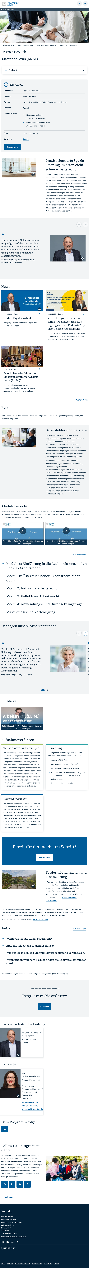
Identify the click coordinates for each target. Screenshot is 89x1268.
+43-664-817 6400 (30, 1106)
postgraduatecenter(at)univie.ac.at (13, 1236)
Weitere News (82, 400)
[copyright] (86, 40)
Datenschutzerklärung (22, 1263)
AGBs (3, 1263)
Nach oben (8, 1197)
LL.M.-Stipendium (40, 919)
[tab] (43, 690)
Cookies (56, 1263)
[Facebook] (17, 1241)
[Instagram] (2, 1241)
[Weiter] (85, 633)
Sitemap (10, 1263)
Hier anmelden (12, 147)
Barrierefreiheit (37, 1263)
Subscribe (44, 1007)
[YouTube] (12, 1241)
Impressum (48, 1263)
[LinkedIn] (7, 1241)
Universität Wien (8, 45)
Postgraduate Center (7, 9)
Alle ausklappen (79, 554)
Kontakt (26, 139)
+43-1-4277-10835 (30, 1102)
